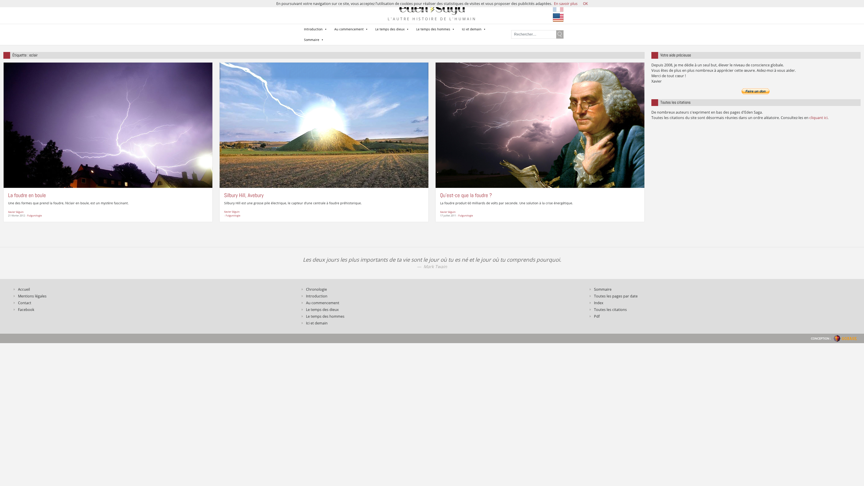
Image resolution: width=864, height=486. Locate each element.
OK (585, 3)
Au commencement (349, 29)
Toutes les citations (610, 309)
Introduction (313, 29)
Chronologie (316, 289)
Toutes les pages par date (616, 296)
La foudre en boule (27, 195)
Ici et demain (472, 29)
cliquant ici (818, 117)
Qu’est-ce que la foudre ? (466, 195)
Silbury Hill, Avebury (243, 195)
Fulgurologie (34, 215)
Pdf (597, 316)
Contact (24, 302)
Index (598, 302)
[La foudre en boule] (108, 124)
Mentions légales (32, 296)
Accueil (24, 289)
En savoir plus (566, 3)
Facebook (26, 309)
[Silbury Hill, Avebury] (324, 124)
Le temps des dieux (390, 29)
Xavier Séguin (16, 212)
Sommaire (311, 40)
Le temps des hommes (433, 29)
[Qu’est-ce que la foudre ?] (540, 124)
